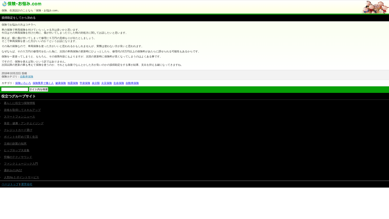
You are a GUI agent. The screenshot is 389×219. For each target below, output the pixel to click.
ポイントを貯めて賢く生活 (21, 136)
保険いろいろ (23, 83)
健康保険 (60, 83)
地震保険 (72, 83)
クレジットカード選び (18, 130)
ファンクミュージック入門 (21, 163)
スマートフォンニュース (19, 116)
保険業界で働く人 (43, 83)
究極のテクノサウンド (18, 157)
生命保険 (118, 83)
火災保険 (106, 83)
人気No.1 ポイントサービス (21, 177)
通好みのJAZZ (13, 170)
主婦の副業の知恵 (15, 143)
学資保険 (85, 83)
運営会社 (26, 184)
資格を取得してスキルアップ (22, 110)
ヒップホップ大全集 (16, 150)
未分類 (96, 83)
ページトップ (10, 184)
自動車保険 (26, 76)
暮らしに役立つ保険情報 (19, 103)
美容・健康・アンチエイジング (24, 123)
